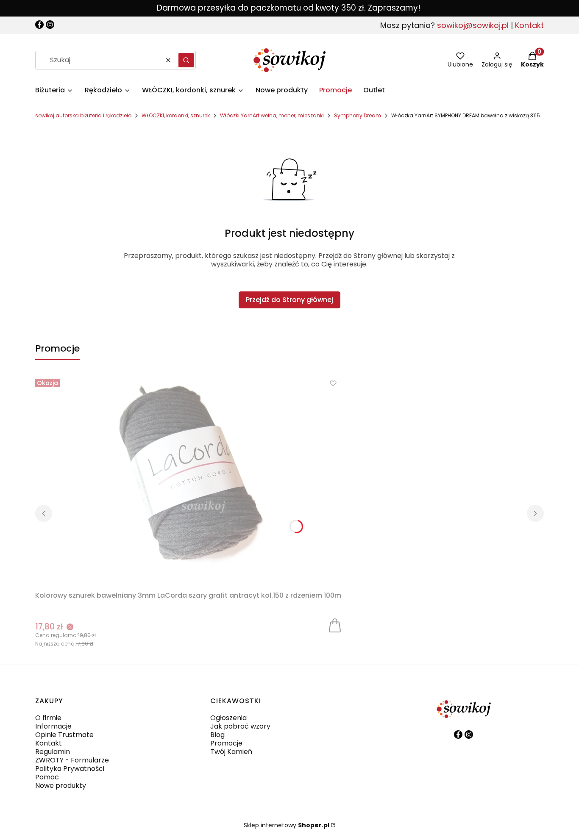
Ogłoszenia (228, 718)
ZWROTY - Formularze (72, 760)
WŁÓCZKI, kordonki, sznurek (176, 115)
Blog (217, 735)
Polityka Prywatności (69, 768)
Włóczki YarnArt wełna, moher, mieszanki (272, 115)
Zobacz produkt (334, 624)
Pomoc (47, 777)
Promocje (226, 743)
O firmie (48, 718)
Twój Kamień (231, 752)
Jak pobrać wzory (240, 726)
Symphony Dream (357, 115)
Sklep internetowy (286, 825)
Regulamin (52, 752)
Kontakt (529, 25)
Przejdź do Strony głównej (289, 300)
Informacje (53, 726)
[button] (186, 60)
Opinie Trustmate (64, 735)
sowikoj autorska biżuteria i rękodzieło (83, 115)
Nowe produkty (60, 785)
